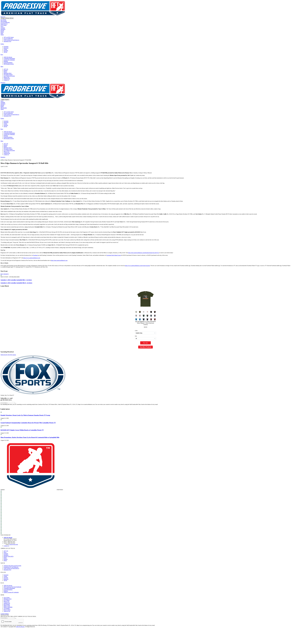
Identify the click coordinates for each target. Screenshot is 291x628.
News (2, 26)
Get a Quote (6, 597)
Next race (3, 16)
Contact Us (6, 80)
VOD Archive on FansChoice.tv (11, 40)
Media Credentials (8, 607)
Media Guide (7, 605)
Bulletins (6, 61)
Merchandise (4, 21)
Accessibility (7, 608)
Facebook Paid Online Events (114, 255)
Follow (2, 44)
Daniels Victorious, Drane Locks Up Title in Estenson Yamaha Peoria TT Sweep (25, 415)
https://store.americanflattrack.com (59, 260)
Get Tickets (3, 19)
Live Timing (7, 600)
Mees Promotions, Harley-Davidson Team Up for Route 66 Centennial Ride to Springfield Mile (30, 437)
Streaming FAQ (7, 41)
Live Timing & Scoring (9, 76)
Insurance (3, 82)
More (2, 66)
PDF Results (7, 604)
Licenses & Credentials (9, 59)
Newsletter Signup (8, 74)
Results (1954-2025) (8, 556)
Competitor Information (9, 58)
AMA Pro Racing (8, 57)
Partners (6, 70)
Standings (3, 29)
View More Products (145, 347)
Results (2, 30)
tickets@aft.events (13, 544)
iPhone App (6, 77)
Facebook (6, 46)
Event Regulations (8, 62)
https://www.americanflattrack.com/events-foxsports (137, 265)
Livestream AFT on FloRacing (11, 567)
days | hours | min (7, 18)
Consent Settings (5, 613)
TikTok (5, 52)
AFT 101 (6, 69)
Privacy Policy (7, 609)
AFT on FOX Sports (9, 37)
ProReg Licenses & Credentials (11, 592)
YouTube (6, 50)
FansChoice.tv (4, 23)
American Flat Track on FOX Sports (12, 565)
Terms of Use (7, 611)
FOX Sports (3, 25)
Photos (5, 71)
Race (2, 54)
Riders (2, 32)
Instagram (6, 48)
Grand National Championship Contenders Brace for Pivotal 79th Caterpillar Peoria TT (28, 422)
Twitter (5, 49)
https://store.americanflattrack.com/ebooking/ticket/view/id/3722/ (143, 252)
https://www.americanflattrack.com (31, 258)
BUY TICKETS (5, 274)
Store (2, 33)
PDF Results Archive (9, 64)
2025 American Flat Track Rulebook (12, 587)
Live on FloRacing (5, 22)
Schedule (3, 28)
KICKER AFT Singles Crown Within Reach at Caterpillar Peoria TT (22, 430)
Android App (7, 78)
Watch (2, 34)
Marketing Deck (7, 73)
